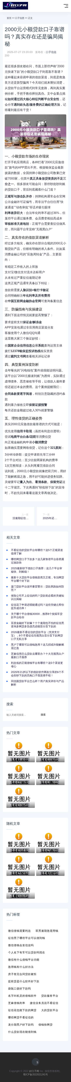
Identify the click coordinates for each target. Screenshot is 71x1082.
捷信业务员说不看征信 (44, 1002)
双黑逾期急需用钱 (47, 930)
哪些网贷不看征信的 (21, 1017)
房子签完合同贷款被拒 (22, 974)
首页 (9, 18)
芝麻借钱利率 (16, 1002)
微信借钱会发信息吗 (21, 945)
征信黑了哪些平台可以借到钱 (26, 938)
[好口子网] (15, 6)
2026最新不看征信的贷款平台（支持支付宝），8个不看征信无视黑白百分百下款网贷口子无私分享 (37, 635)
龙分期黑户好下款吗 (21, 1024)
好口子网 (34, 1071)
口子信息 (19, 18)
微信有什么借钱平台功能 (23, 959)
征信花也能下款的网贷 (22, 1010)
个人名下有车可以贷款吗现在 (26, 952)
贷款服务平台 (49, 995)
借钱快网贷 (45, 1024)
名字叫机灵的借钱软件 (22, 995)
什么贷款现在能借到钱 (22, 1031)
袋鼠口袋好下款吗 (19, 988)
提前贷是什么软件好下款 (23, 981)
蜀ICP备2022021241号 (35, 1074)
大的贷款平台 (49, 1010)
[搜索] (58, 6)
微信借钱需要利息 (19, 930)
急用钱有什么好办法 (21, 966)
